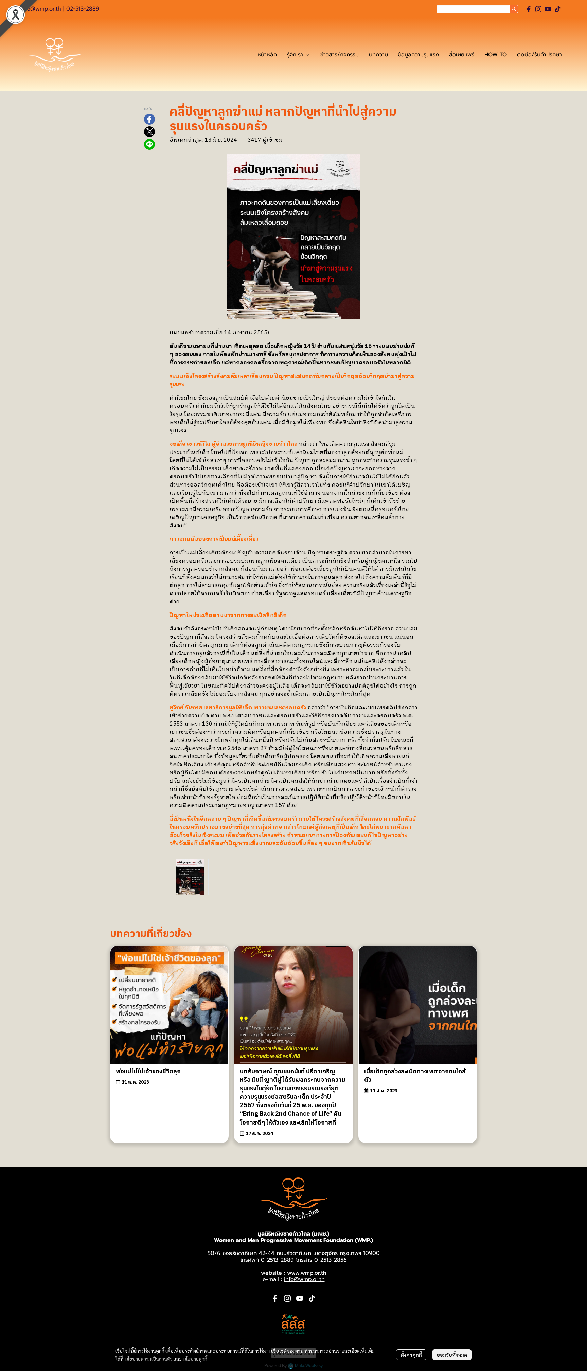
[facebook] (529, 9)
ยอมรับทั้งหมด (452, 1355)
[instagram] (538, 9)
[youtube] (548, 9)
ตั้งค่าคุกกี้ (411, 1355)
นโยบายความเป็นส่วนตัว (149, 1359)
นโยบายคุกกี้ (195, 1359)
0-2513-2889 (277, 1260)
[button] (477, 9)
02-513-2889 (82, 9)
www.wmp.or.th (306, 1273)
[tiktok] (557, 9)
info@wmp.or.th (40, 9)
